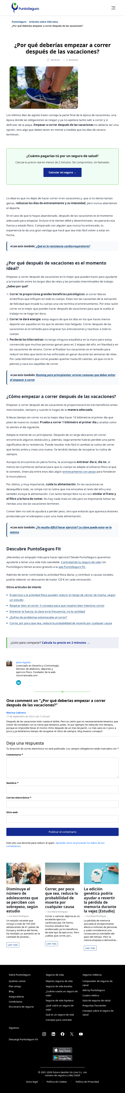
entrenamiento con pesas (79, 471)
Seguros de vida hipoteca (59, 1000)
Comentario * (14, 754)
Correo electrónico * (18, 797)
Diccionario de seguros (21, 1006)
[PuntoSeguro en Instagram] (44, 1034)
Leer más (13, 944)
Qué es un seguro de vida (60, 1014)
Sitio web (12, 812)
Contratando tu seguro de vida (81, 562)
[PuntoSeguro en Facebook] (62, 1034)
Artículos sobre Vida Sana (43, 21)
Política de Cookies (57, 1081)
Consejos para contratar (59, 1019)
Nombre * (12, 783)
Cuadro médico (91, 995)
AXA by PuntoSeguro (94, 990)
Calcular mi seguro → (62, 172)
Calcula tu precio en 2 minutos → (66, 643)
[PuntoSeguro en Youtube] (81, 1034)
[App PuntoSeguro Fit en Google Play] (62, 1056)
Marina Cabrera (16, 712)
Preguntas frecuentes (94, 1005)
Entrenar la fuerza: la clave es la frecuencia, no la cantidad (47, 611)
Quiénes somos (17, 981)
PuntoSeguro (19, 21)
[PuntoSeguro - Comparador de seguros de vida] (25, 7)
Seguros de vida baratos (59, 986)
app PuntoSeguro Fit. (72, 567)
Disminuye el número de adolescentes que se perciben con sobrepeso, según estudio (22, 900)
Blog (11, 991)
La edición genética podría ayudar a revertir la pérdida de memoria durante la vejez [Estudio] (100, 900)
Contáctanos (15, 1001)
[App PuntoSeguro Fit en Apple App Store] (62, 1048)
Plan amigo (15, 986)
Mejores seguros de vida (59, 981)
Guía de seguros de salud (97, 1000)
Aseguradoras (16, 996)
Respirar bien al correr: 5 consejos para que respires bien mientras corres (57, 605)
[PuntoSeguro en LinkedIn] (53, 1034)
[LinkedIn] (18, 682)
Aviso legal (32, 1081)
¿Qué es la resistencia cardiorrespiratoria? (62, 246)
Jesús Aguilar (23, 662)
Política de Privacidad (87, 1081)
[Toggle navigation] (112, 8)
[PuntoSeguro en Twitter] (72, 1034)
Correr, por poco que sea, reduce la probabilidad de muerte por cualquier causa (61, 623)
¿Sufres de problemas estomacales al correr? (38, 617)
